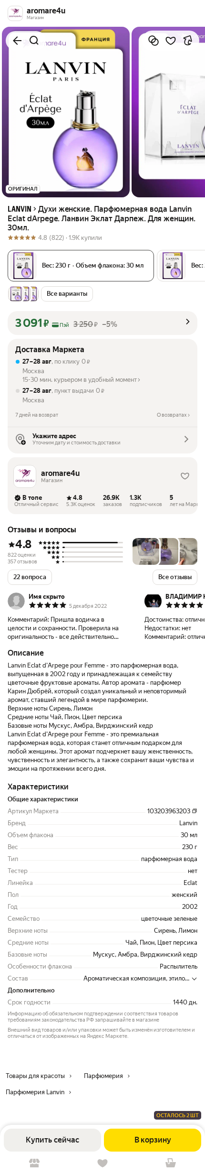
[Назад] (17, 40)
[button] (102, 323)
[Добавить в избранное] (170, 40)
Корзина (171, 1163)
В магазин (34, 1163)
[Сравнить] (153, 40)
